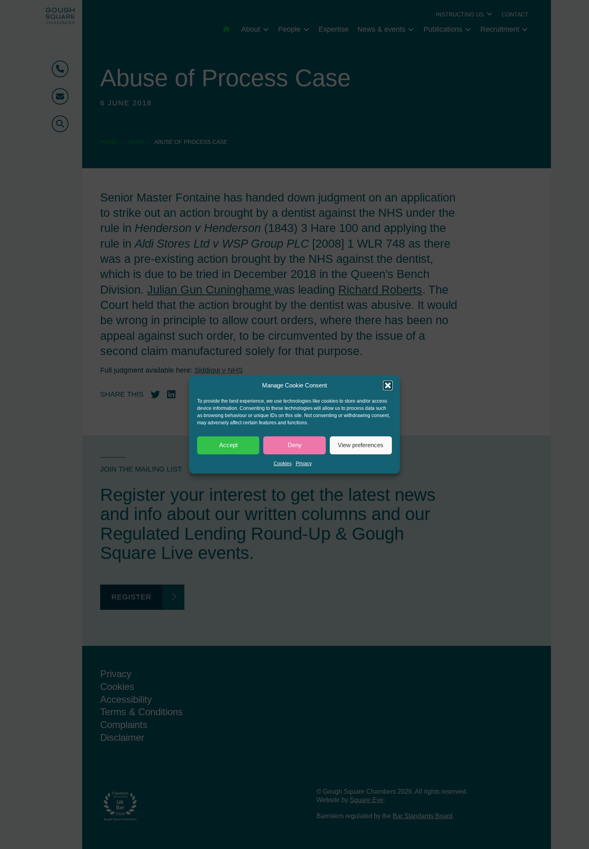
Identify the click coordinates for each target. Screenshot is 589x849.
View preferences (360, 445)
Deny (295, 445)
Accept (228, 445)
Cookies (283, 463)
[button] (388, 385)
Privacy (304, 463)
